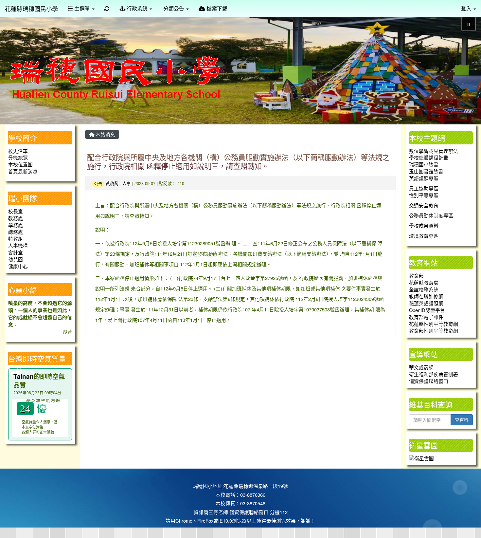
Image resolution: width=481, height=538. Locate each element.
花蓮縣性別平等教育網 (433, 323)
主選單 (82, 8)
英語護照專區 (423, 178)
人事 (126, 183)
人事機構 (18, 245)
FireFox (205, 520)
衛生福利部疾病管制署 (433, 374)
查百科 (462, 420)
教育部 (416, 275)
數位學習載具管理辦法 (433, 150)
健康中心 (18, 266)
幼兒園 (15, 259)
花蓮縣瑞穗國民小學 (31, 8)
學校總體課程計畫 (428, 157)
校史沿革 (18, 150)
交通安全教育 (423, 205)
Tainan (23, 376)
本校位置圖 (20, 164)
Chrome (183, 520)
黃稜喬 (112, 183)
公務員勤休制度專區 (431, 215)
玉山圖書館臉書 (426, 171)
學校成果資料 (423, 225)
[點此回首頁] (240, 67)
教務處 (15, 217)
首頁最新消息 (23, 171)
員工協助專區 (423, 188)
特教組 (15, 238)
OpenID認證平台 (427, 309)
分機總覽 (18, 157)
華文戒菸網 (421, 367)
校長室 (15, 211)
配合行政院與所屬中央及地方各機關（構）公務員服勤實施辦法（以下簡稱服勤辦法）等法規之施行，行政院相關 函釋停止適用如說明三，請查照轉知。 (238, 161)
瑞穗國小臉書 (423, 164)
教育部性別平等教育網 (433, 330)
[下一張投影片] (465, 69)
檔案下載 (216, 8)
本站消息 (104, 134)
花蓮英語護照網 (426, 303)
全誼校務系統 (423, 289)
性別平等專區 (423, 195)
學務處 (15, 224)
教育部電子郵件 (426, 316)
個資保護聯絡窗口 (428, 381)
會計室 (15, 252)
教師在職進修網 (426, 296)
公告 (98, 183)
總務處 (15, 231)
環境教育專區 (423, 235)
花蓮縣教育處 (423, 282)
